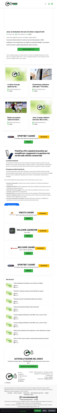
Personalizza (52, 410)
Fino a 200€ (27, 232)
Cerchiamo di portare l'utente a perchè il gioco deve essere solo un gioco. (28, 362)
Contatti (46, 393)
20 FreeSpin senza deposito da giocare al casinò (26, 138)
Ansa (16, 285)
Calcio (29, 34)
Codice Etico (26, 393)
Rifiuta (44, 410)
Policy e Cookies (18, 393)
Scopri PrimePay (12, 205)
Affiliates (22, 381)
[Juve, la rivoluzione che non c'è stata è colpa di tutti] (28, 14)
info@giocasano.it (48, 379)
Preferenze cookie (28, 394)
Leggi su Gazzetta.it (28, 49)
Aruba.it (51, 377)
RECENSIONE (44, 137)
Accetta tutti (37, 410)
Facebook (8, 382)
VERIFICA (28, 142)
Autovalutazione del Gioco (37, 393)
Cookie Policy (23, 411)
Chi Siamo (10, 393)
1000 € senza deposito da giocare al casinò (26, 215)
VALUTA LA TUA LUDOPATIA (28, 366)
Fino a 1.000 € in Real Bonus (26, 249)
